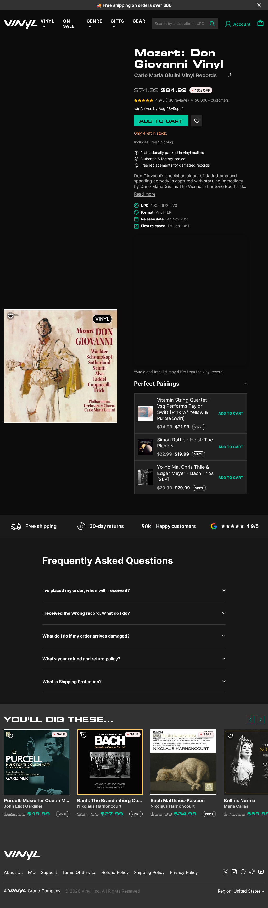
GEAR (139, 21)
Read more (144, 194)
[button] (250, 719)
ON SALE (69, 23)
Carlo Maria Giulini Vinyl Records (175, 75)
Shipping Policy (149, 872)
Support (49, 872)
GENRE (94, 21)
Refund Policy (115, 872)
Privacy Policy (184, 872)
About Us (13, 872)
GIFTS (117, 21)
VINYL (48, 21)
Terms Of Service (79, 872)
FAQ (32, 872)
